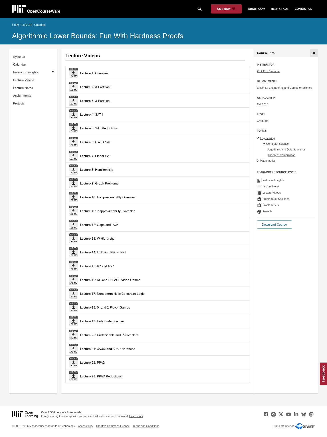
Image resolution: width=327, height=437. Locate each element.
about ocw (256, 8)
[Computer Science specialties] (265, 144)
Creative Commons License (113, 426)
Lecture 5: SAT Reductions (99, 128)
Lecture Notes (23, 88)
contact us (303, 8)
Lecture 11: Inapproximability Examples (107, 211)
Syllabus (19, 56)
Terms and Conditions (146, 426)
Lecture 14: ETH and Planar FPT (103, 252)
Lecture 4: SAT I (91, 114)
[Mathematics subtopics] (258, 161)
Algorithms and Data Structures (286, 149)
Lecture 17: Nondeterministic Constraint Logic (112, 293)
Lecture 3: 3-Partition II (96, 100)
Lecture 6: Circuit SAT (95, 142)
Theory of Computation (281, 155)
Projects (18, 103)
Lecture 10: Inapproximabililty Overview (107, 197)
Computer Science (277, 143)
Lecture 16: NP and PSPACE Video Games (110, 280)
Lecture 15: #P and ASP (97, 266)
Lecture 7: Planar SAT (95, 156)
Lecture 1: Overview (94, 73)
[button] (274, 225)
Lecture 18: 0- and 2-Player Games (105, 307)
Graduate (262, 120)
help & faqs (280, 8)
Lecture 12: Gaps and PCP (99, 225)
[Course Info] (314, 53)
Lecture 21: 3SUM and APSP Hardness (107, 349)
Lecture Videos (23, 80)
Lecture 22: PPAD (92, 362)
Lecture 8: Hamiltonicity (96, 169)
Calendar (19, 64)
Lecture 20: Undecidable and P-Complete (109, 335)
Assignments (22, 95)
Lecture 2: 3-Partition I (95, 87)
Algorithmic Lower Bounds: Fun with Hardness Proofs (97, 36)
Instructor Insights (25, 72)
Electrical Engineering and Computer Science (284, 87)
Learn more (136, 416)
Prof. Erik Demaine (268, 71)
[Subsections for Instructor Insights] (53, 72)
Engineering (267, 138)
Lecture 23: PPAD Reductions (101, 376)
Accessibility (85, 426)
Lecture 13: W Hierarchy (97, 238)
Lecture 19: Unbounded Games (102, 321)
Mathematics (267, 160)
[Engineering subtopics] (258, 138)
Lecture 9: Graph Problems (99, 183)
